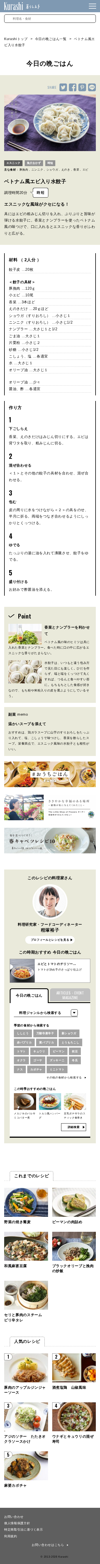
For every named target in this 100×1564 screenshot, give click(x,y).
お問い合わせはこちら (48, 1544)
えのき (65, 169)
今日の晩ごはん (29, 995)
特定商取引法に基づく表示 (23, 1529)
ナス (20, 1069)
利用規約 (10, 1536)
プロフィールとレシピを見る (50, 939)
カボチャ (36, 1069)
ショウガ (52, 169)
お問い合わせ (14, 1516)
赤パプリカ (24, 1042)
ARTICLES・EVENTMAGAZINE (70, 995)
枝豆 (75, 1051)
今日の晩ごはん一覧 (51, 39)
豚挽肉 (23, 169)
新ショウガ (69, 1033)
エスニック (13, 162)
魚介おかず (34, 162)
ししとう (23, 1033)
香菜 (76, 169)
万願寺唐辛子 (45, 1033)
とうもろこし (70, 1042)
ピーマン (59, 1051)
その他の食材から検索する (64, 1077)
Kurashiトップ (16, 39)
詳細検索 (74, 1127)
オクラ (21, 1060)
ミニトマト (57, 1069)
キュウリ (39, 1051)
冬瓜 (75, 1060)
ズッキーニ (57, 1060)
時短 (50, 162)
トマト (21, 1051)
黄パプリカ (46, 1042)
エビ (85, 169)
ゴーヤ (37, 1060)
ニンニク (37, 169)
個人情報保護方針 (17, 1523)
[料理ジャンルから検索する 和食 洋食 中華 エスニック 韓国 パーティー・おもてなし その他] (46, 1013)
